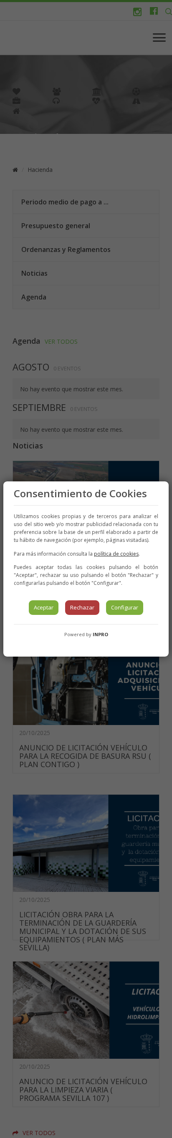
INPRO (100, 634)
